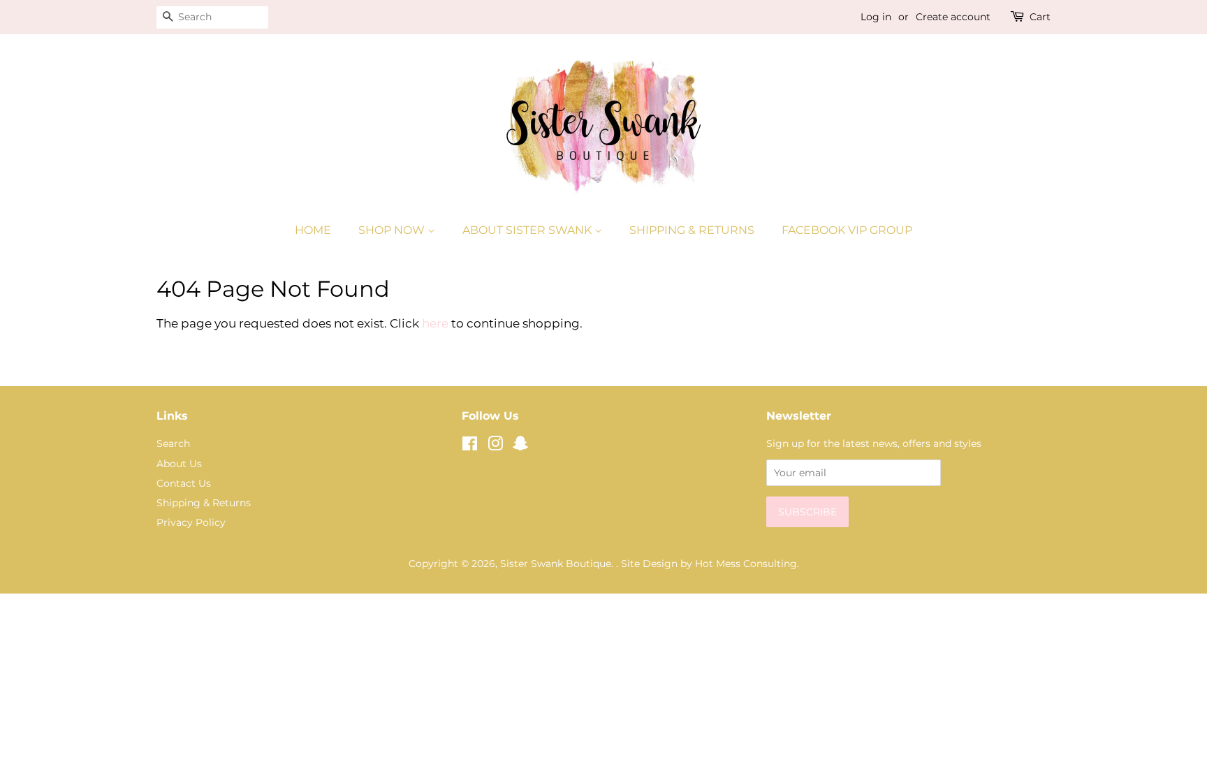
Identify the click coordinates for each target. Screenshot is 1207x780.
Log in (876, 16)
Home (313, 230)
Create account (953, 16)
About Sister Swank (528, 230)
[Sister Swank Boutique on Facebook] (470, 446)
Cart (1040, 16)
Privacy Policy (191, 522)
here (435, 323)
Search (173, 443)
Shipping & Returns (691, 230)
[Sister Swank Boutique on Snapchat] (520, 446)
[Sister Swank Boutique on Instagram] (495, 446)
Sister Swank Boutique (555, 563)
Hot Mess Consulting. (747, 563)
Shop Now (392, 230)
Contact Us (183, 483)
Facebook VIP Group (847, 230)
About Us (179, 463)
